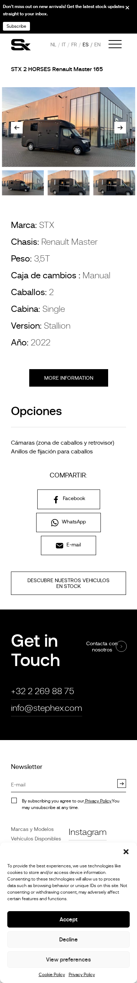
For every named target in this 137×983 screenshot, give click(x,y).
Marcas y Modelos (32, 829)
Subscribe (16, 26)
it (64, 44)
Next (120, 127)
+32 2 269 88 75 (42, 691)
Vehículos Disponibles (36, 838)
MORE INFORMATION (68, 378)
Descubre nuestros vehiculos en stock (68, 583)
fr (74, 44)
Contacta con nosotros (102, 646)
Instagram (88, 832)
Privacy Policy (82, 974)
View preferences (68, 959)
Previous (17, 127)
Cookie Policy (52, 974)
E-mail (73, 544)
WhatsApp (73, 522)
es (86, 44)
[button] (126, 851)
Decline (68, 939)
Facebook (73, 498)
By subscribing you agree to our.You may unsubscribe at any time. (70, 804)
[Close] (122, 10)
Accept (68, 919)
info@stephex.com (46, 708)
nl (53, 44)
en (97, 44)
